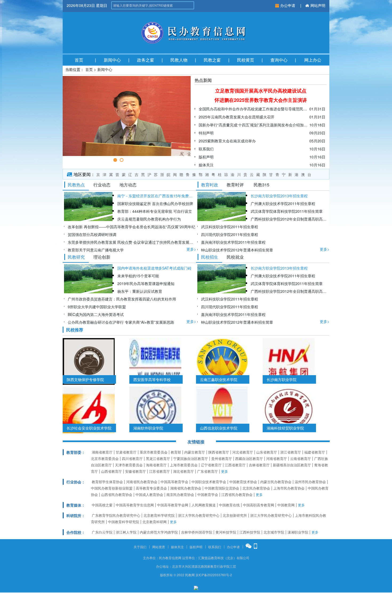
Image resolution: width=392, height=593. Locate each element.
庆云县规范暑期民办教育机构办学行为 (149, 219)
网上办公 (312, 60)
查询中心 (278, 60)
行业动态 (101, 185)
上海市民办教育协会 (289, 488)
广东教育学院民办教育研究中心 (116, 515)
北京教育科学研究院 (159, 515)
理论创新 (101, 257)
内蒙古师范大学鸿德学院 (159, 532)
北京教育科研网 (154, 521)
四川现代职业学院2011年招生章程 (229, 234)
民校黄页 (245, 60)
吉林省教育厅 (259, 464)
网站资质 (158, 546)
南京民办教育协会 (180, 494)
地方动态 (128, 185)
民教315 (261, 185)
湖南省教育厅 (102, 452)
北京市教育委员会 (105, 458)
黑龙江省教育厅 (158, 458)
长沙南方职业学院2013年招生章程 (279, 195)
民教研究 (76, 257)
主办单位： (151, 557)
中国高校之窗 (102, 504)
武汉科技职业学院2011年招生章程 (229, 226)
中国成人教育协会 (149, 494)
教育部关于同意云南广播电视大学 (96, 250)
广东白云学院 (102, 532)
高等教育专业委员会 (151, 488)
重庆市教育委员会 (153, 452)
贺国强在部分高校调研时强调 (92, 234)
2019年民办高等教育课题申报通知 (145, 283)
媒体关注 (177, 546)
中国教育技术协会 (243, 481)
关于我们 (140, 546)
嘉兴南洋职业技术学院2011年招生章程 (233, 242)
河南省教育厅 (276, 458)
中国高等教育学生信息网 (135, 504)
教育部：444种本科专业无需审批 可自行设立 (154, 211)
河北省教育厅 (242, 452)
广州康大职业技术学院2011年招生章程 (283, 203)
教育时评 (235, 185)
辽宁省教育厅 (211, 464)
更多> (191, 249)
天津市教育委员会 (129, 464)
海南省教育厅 (156, 464)
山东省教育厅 (266, 452)
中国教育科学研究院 (123, 521)
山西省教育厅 (111, 471)
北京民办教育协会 (256, 488)
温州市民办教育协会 (310, 481)
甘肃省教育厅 (126, 452)
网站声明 (317, 5)
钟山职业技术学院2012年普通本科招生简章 (237, 250)
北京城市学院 (273, 532)
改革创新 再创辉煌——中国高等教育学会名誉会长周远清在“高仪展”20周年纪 (131, 226)
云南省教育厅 (300, 458)
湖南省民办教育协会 (185, 488)
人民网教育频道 (203, 504)
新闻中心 (112, 60)
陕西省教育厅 (218, 452)
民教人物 (178, 60)
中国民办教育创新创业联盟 (112, 488)
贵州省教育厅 (221, 458)
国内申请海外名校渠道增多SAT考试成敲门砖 (154, 268)
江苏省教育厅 (159, 471)
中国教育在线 (229, 504)
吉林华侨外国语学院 (196, 532)
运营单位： (190, 557)
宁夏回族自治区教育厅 (190, 458)
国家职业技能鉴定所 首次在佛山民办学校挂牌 (155, 203)
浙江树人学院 (126, 532)
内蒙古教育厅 (194, 452)
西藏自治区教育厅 (249, 458)
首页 (79, 60)
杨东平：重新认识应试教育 (139, 291)
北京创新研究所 (235, 515)
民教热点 (76, 185)
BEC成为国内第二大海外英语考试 (96, 314)
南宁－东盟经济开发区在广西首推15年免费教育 (156, 195)
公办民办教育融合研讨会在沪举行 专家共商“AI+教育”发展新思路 (121, 322)
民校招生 (209, 257)
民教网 (190, 574)
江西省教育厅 (235, 464)
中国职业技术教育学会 (208, 481)
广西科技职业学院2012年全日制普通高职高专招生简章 (290, 219)
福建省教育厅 (314, 452)
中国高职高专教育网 (258, 504)
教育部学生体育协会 (107, 481)
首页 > (90, 69)
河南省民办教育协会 (141, 481)
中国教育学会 (207, 494)
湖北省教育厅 (183, 471)
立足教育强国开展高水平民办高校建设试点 (260, 90)
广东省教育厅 (207, 471)
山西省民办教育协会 (116, 494)
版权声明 (196, 546)
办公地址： (164, 566)
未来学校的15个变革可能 (138, 275)
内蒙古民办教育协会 (275, 481)
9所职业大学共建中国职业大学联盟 (97, 306)
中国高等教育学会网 (172, 504)
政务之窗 (145, 60)
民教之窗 (212, 60)
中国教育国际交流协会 (222, 488)
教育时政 (209, 185)
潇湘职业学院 (297, 532)
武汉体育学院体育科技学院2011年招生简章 (287, 211)
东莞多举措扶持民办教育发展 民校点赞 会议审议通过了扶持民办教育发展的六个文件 (132, 242)
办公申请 (288, 5)
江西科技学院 (249, 532)
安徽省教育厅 (135, 471)
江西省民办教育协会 (237, 494)
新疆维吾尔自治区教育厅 (292, 464)
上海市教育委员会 (184, 464)
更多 (224, 471)
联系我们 (214, 546)
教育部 (176, 452)
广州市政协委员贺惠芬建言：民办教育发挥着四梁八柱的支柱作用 (122, 299)
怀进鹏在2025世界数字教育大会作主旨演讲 (261, 100)
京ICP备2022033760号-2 (213, 574)
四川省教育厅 (132, 458)
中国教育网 (286, 504)
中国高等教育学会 (174, 481)
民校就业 (235, 257)
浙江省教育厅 (290, 452)
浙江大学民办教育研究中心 (198, 515)
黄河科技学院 (225, 532)
